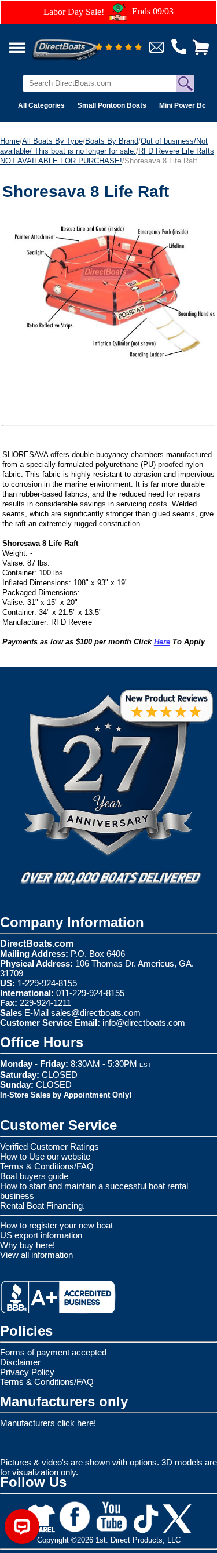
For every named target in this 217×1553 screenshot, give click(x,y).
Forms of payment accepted (53, 1352)
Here (162, 641)
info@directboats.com (143, 1022)
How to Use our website (45, 1156)
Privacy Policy (27, 1372)
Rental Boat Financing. (42, 1206)
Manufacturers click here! (48, 1423)
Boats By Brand (111, 141)
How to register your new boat (56, 1225)
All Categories (41, 105)
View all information (36, 1255)
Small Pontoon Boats (112, 105)
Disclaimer (20, 1362)
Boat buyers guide (34, 1176)
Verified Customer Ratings (49, 1146)
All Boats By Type (52, 141)
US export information (41, 1235)
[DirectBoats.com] (80, 43)
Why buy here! (27, 1245)
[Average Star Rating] (118, 47)
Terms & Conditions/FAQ (47, 1166)
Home (10, 141)
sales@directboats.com (96, 1013)
